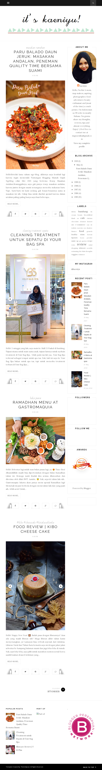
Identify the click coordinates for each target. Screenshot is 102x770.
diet (72, 225)
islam (82, 234)
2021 (76, 161)
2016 (76, 193)
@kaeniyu (75, 269)
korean (89, 234)
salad (90, 245)
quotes (84, 241)
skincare (82, 248)
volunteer (81, 254)
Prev (10, 125)
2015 (76, 197)
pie (80, 241)
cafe (82, 218)
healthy (74, 234)
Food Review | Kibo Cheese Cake (87, 378)
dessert (89, 221)
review (81, 244)
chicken (89, 218)
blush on (75, 218)
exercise (80, 228)
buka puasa (35, 398)
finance (74, 231)
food (81, 231)
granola (89, 231)
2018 (76, 186)
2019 (76, 182)
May (78, 165)
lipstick (74, 238)
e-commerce (80, 225)
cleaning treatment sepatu (35, 230)
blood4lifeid (88, 215)
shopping (74, 248)
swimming (75, 251)
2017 (76, 189)
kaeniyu (83, 86)
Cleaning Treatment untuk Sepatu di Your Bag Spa (35, 239)
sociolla (89, 248)
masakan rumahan (35, 47)
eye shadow (88, 228)
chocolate (75, 221)
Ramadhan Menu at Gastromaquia (88, 356)
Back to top (89, 767)
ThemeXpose (25, 767)
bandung (83, 211)
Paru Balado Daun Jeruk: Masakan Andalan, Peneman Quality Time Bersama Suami (35, 61)
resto (73, 245)
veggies (74, 254)
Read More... (13, 204)
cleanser (83, 221)
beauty (80, 215)
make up (74, 241)
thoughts (89, 251)
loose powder (86, 238)
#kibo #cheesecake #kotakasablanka (35, 522)
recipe (89, 241)
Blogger (87, 488)
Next (61, 125)
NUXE (73, 212)
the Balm (82, 251)
